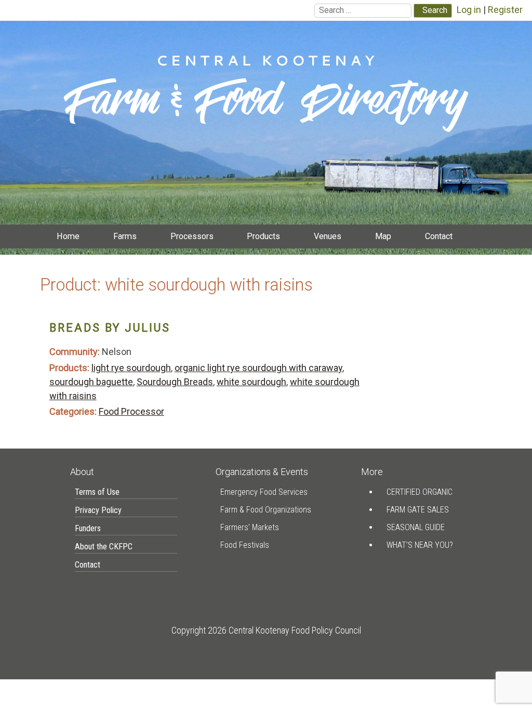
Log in (469, 9)
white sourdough (251, 381)
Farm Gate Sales (418, 510)
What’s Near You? (420, 545)
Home (68, 236)
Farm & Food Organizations (265, 510)
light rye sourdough (131, 367)
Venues (327, 236)
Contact (439, 236)
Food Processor (131, 411)
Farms (125, 236)
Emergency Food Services (264, 492)
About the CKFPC (103, 546)
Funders (88, 528)
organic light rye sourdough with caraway (258, 367)
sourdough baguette (91, 381)
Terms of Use (97, 492)
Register (505, 9)
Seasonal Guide (416, 527)
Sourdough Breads (175, 381)
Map (383, 236)
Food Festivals (244, 545)
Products (263, 236)
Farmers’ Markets (249, 527)
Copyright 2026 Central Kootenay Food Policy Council (266, 630)
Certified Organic (420, 492)
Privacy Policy (98, 510)
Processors (192, 236)
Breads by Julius (109, 327)
